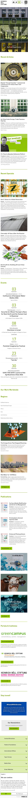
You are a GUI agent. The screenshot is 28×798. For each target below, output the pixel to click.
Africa (2, 408)
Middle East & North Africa (6, 418)
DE (22, 2)
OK (6, 793)
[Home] (6, 3)
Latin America (4, 414)
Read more (14, 563)
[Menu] (26, 2)
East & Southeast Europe (6, 405)
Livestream (14, 334)
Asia (2, 411)
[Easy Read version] (13, 2)
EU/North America (5, 402)
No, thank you (19, 793)
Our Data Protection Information (7, 790)
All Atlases (4, 616)
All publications (6, 548)
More (14, 21)
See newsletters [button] (14, 728)
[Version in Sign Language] (16, 2)
